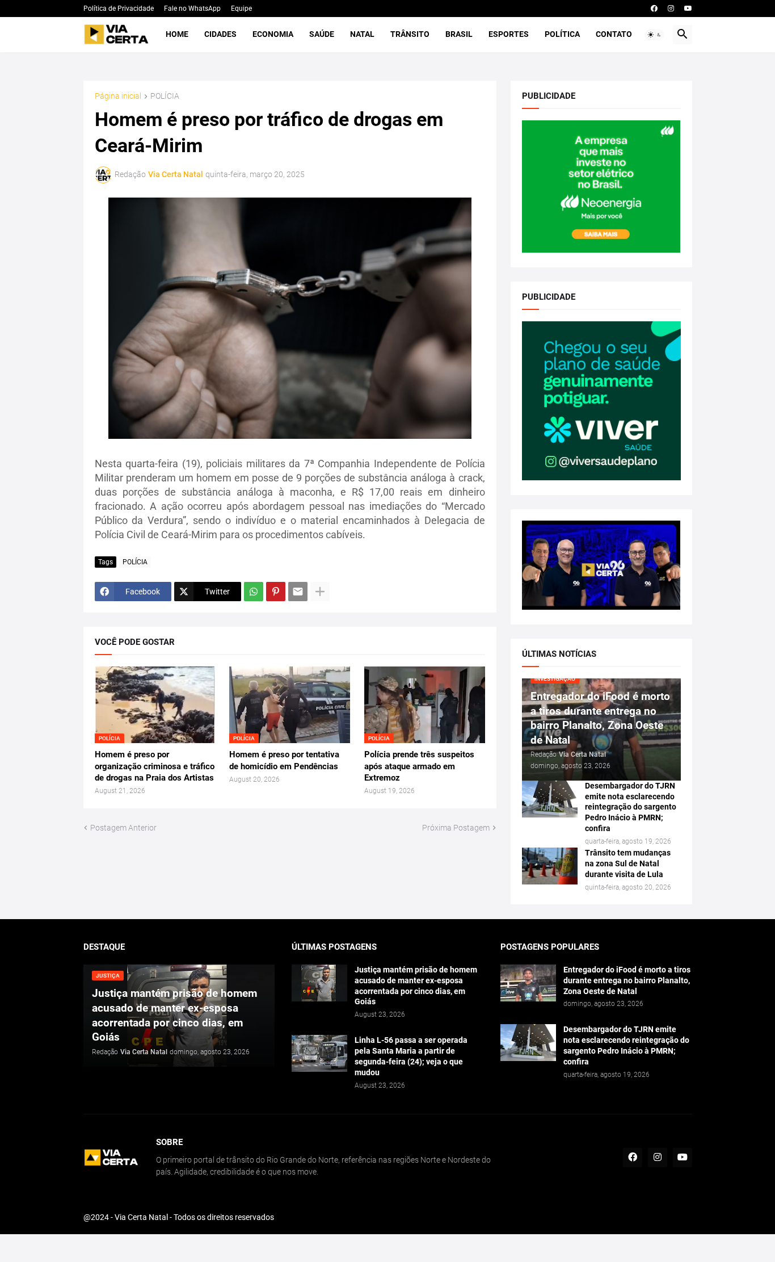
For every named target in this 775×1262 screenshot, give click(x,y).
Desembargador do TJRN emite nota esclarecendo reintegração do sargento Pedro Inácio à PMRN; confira (630, 807)
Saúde (321, 34)
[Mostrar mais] (320, 591)
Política (562, 34)
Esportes (508, 34)
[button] (654, 34)
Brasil (459, 34)
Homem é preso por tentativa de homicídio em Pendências (284, 760)
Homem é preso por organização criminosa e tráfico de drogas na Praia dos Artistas (154, 766)
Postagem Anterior (123, 827)
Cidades (220, 34)
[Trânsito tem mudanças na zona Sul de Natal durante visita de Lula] (550, 866)
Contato (614, 34)
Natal (362, 34)
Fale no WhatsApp (192, 8)
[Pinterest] (275, 591)
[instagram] (671, 8)
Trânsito (409, 34)
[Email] (298, 591)
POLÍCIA (164, 96)
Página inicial (118, 96)
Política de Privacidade (118, 8)
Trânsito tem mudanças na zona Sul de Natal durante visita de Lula (628, 863)
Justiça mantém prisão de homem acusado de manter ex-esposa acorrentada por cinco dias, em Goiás (416, 986)
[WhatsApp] (253, 591)
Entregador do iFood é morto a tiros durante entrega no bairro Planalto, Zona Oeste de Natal (626, 980)
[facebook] (654, 8)
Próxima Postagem (456, 827)
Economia (272, 34)
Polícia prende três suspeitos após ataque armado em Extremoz (419, 766)
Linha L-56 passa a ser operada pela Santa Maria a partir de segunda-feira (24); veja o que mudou (411, 1056)
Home (177, 34)
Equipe (241, 8)
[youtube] (688, 8)
